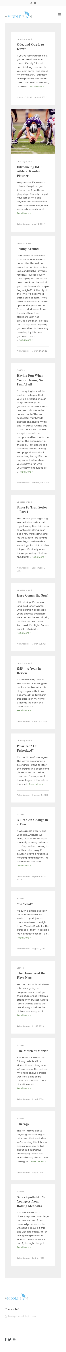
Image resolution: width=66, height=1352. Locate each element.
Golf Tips (21, 370)
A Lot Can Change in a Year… (32, 822)
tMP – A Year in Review (29, 670)
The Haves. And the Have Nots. (31, 975)
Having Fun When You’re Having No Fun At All (30, 380)
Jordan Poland (24, 97)
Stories (20, 814)
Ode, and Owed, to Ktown (30, 46)
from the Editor (24, 243)
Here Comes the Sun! (32, 595)
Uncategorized (24, 39)
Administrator (23, 224)
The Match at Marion (32, 1050)
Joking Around (28, 248)
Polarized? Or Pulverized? (27, 748)
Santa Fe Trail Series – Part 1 (32, 509)
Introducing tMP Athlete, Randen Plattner (29, 171)
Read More (36, 86)
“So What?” (25, 903)
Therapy (23, 1123)
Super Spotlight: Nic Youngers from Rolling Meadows (31, 1201)
